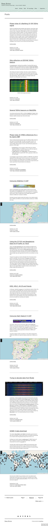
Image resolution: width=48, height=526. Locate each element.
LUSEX (13, 401)
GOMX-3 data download (18, 431)
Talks (25, 8)
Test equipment (23, 169)
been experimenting (18, 246)
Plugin (47, 222)
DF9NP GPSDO (24, 151)
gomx (16, 486)
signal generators (23, 170)
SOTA (13, 190)
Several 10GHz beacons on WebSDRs (23, 110)
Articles (20, 8)
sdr (20, 124)
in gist (24, 445)
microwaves (17, 50)
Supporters (42, 8)
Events (16, 230)
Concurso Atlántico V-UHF (19, 181)
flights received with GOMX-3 (22, 478)
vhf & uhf (17, 231)
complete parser (25, 439)
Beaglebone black (13, 247)
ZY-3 (13, 399)
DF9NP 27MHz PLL (16, 151)
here (17, 435)
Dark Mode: (44, 524)
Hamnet (27, 258)
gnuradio (19, 305)
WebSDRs (29, 113)
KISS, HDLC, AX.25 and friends (20, 286)
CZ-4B (19, 397)
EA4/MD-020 (19, 190)
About (16, 8)
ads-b (14, 486)
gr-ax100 (22, 441)
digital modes (15, 276)
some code (34, 250)
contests (14, 231)
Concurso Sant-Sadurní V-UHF (21, 316)
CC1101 (27, 246)
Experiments (17, 48)
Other (35, 8)
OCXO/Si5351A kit (15, 147)
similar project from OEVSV (28, 249)
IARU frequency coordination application (27, 404)
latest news (12, 405)
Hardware (17, 274)
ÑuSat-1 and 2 (27, 399)
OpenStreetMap (40, 222)
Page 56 (40, 497)
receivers (21, 50)
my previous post (14, 65)
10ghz (14, 50)
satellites (17, 420)
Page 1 (23, 497)
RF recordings (30, 8)
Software (20, 274)
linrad (34, 113)
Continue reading (13, 118)
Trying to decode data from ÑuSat (22, 378)
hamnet (19, 276)
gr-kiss (21, 289)
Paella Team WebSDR (34, 66)
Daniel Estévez (6, 4)
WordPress (41, 521)
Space (21, 419)
